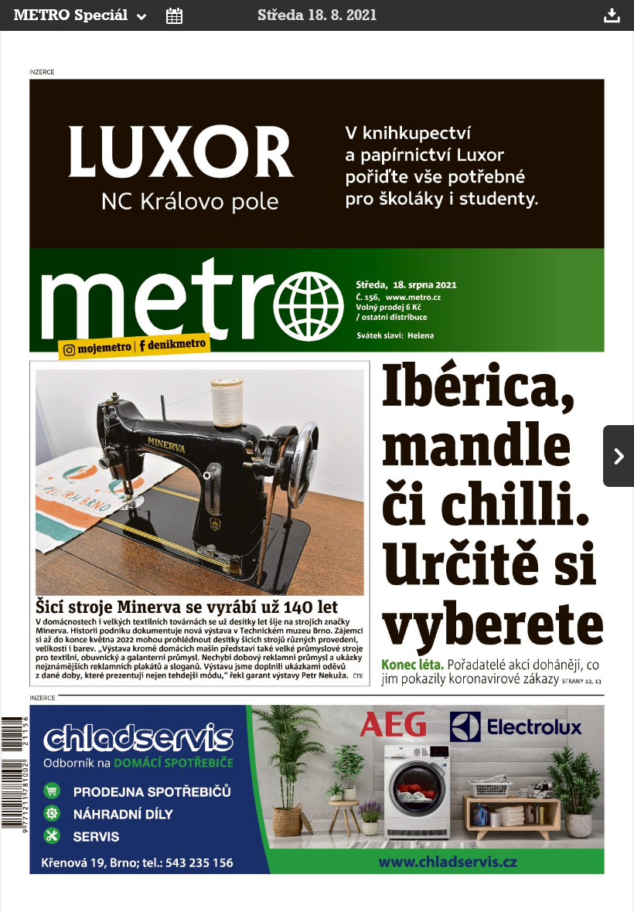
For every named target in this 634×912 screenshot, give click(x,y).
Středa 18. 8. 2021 (317, 15)
